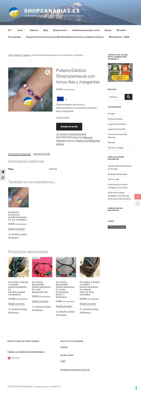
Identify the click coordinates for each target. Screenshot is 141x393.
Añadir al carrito (69, 126)
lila (86, 140)
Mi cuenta (121, 30)
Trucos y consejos (116, 147)
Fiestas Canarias (115, 119)
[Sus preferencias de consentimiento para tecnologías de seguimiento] (136, 388)
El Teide (111, 114)
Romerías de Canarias (117, 174)
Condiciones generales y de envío (75, 369)
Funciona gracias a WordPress (47, 386)
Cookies (64, 347)
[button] (47, 72)
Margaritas (94, 140)
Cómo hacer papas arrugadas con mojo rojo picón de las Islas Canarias (119, 195)
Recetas (111, 142)
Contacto (34, 30)
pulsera (60, 144)
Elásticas (26, 55)
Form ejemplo (14, 37)
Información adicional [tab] (19, 154)
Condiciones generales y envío (86, 30)
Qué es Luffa (113, 179)
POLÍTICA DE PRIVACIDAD (19, 386)
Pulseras (18, 55)
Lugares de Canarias (117, 124)
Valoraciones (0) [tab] (41, 154)
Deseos (108, 30)
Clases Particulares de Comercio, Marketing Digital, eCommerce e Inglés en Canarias (65, 37)
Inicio (20, 30)
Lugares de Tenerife (116, 129)
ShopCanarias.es (52, 11)
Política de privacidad (117, 227)
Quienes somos (60, 30)
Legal (62, 361)
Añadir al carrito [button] (16, 229)
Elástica (80, 140)
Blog (46, 30)
